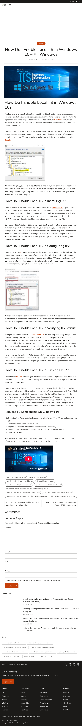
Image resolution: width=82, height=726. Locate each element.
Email (7, 561)
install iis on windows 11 (42, 496)
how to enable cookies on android (15, 647)
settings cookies (29, 656)
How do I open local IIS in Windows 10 (48, 485)
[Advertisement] (41, 24)
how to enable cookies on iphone (42, 647)
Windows (41, 43)
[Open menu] (10, 5)
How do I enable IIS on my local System (19, 481)
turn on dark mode (46, 656)
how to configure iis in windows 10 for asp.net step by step (26, 489)
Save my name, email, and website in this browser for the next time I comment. (34, 580)
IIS (21, 252)
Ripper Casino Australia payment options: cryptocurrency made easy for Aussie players (50, 619)
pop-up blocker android (67, 652)
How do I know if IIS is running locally (19, 485)
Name (7, 552)
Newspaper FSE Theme (9, 723)
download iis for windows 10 (16, 477)
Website (7, 571)
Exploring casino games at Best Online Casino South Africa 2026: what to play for (51, 610)
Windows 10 (57, 207)
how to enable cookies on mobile (15, 652)
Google (8, 140)
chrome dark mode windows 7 (14, 643)
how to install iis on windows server (18, 496)
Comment (8, 528)
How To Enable (49, 60)
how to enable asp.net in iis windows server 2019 (23, 492)
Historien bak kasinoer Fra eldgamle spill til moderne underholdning (49, 628)
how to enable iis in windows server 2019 (57, 492)
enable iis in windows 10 (37, 477)
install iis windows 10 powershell (65, 496)
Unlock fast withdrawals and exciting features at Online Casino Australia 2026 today (48, 600)
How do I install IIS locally (45, 481)
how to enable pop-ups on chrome (42, 652)
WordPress (27, 723)
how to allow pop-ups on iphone (40, 643)
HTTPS (19, 376)
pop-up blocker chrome (12, 656)
